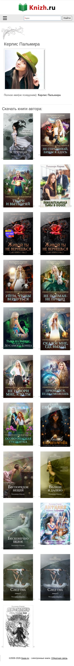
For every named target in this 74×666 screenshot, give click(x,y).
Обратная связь (59, 658)
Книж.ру (25, 658)
